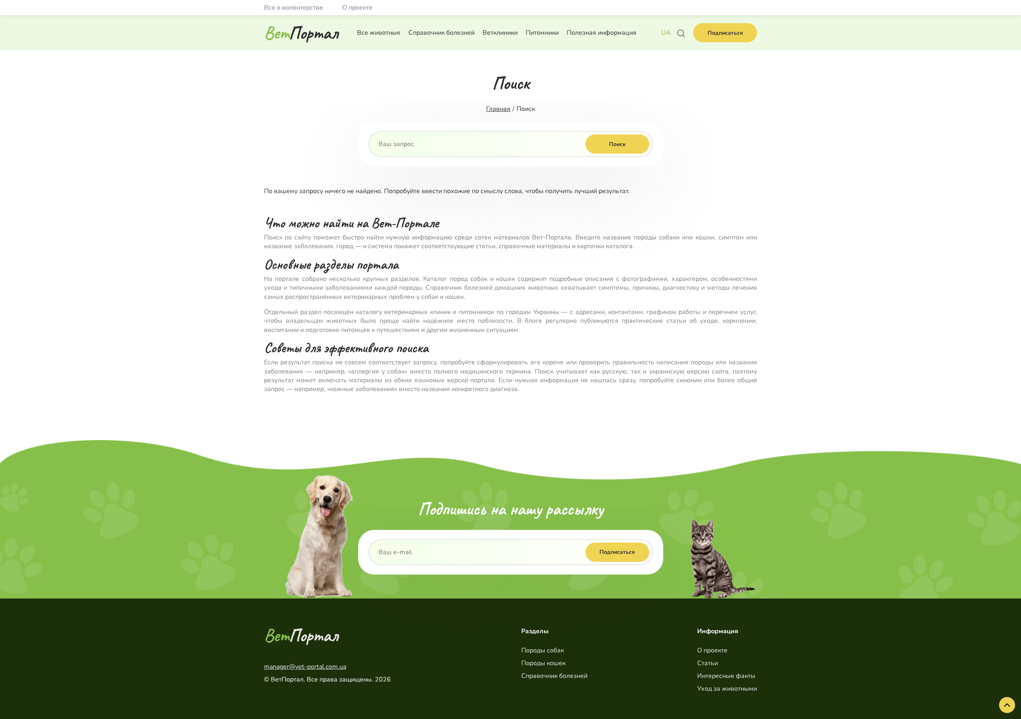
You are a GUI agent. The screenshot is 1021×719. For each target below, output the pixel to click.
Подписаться (725, 33)
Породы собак (542, 650)
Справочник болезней (441, 32)
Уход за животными (727, 688)
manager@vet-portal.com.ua (305, 666)
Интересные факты (726, 676)
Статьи (707, 663)
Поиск (617, 144)
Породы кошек (543, 663)
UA (666, 32)
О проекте (357, 7)
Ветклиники (500, 32)
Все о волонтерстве (293, 7)
